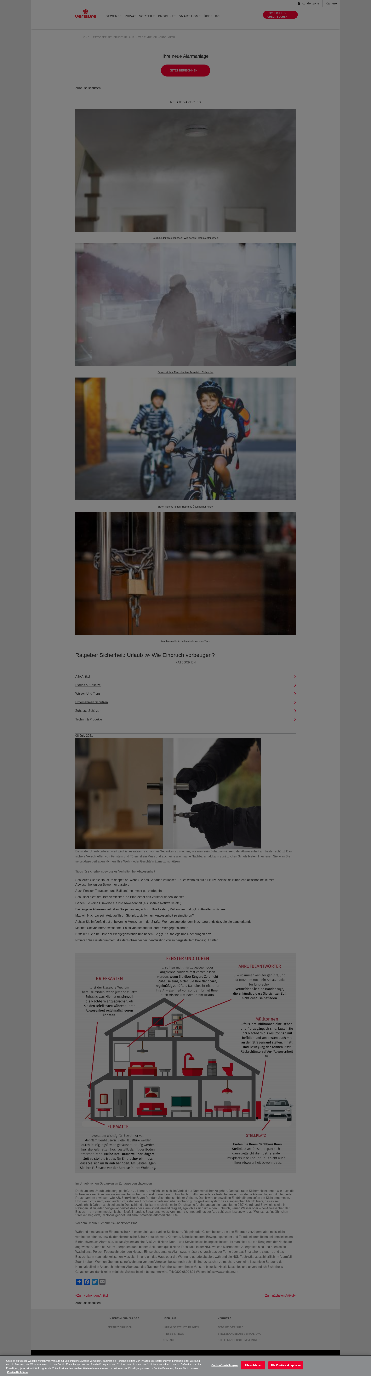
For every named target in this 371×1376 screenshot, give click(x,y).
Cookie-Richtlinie (17, 1372)
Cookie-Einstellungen (224, 1365)
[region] (185, 1365)
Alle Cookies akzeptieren (286, 1365)
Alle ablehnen (253, 1365)
